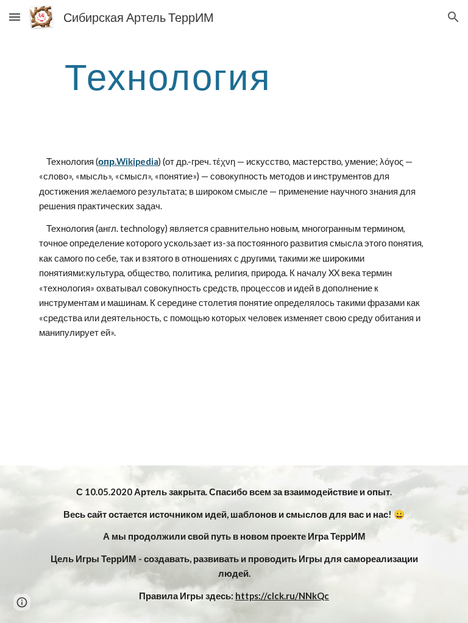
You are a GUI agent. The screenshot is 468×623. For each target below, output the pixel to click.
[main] (167, 76)
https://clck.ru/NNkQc (282, 596)
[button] (14, 16)
